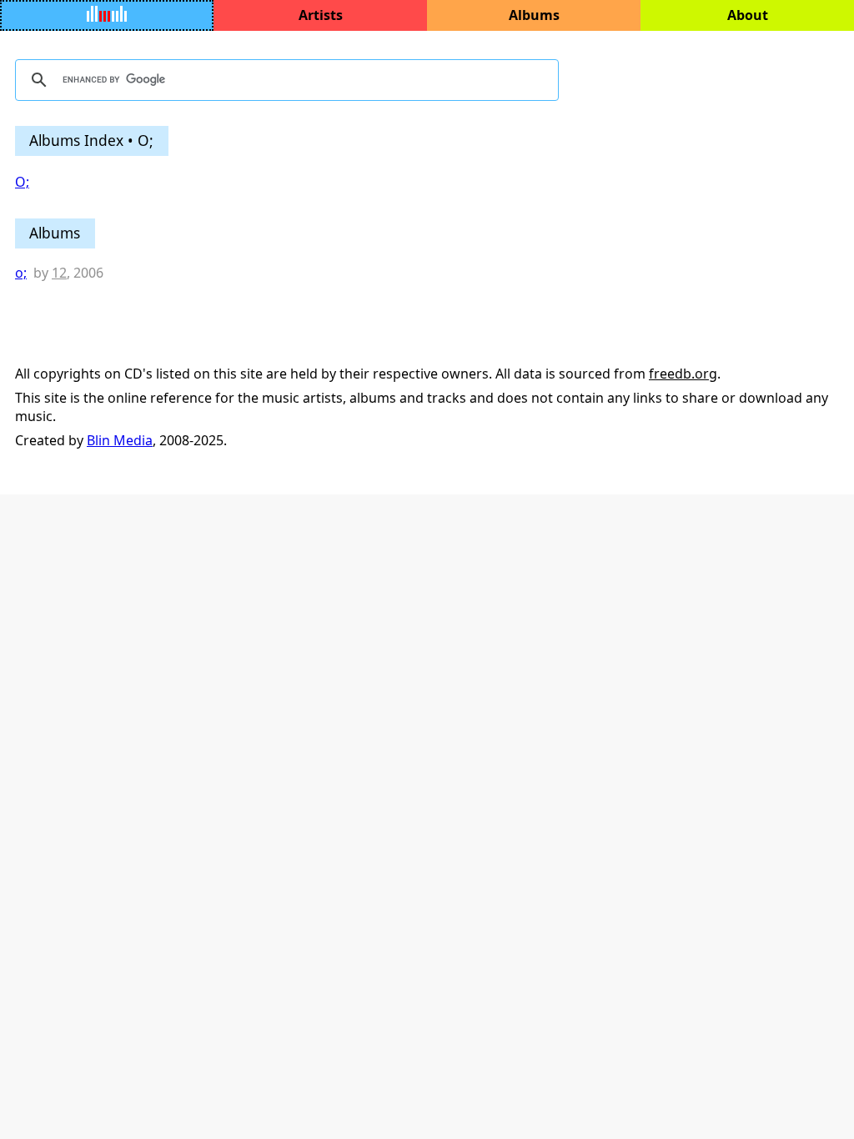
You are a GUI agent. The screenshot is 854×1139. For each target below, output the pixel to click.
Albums (534, 15)
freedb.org (683, 373)
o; (21, 272)
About (747, 15)
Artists (321, 15)
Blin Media (120, 440)
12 (59, 272)
